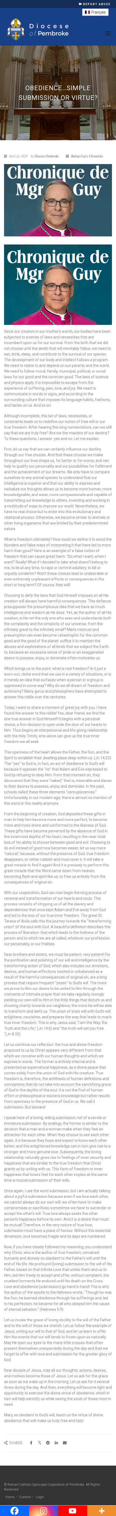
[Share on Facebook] (31, 1443)
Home (9, 1497)
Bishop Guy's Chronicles (87, 156)
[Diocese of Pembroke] (38, 29)
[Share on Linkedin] (56, 1443)
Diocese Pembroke (47, 156)
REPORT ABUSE (96, 4)
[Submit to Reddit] (48, 1443)
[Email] (64, 1443)
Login (40, 1497)
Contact (25, 1497)
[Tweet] (39, 1443)
